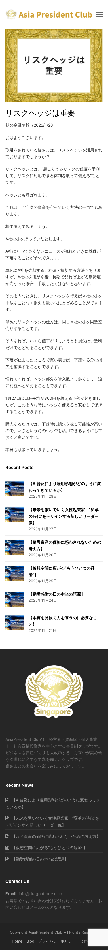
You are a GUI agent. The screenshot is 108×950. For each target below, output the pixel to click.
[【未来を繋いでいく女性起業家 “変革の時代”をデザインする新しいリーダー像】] (14, 514)
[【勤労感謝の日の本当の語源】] (14, 599)
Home (17, 941)
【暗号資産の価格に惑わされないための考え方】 (56, 836)
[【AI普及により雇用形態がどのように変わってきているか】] (14, 488)
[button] (99, 14)
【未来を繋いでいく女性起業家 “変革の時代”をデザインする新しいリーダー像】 (64, 516)
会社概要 (87, 941)
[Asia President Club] (54, 719)
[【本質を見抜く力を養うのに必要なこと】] (14, 623)
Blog (30, 941)
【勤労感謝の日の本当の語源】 (57, 594)
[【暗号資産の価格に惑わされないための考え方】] (14, 547)
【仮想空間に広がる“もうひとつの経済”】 (49, 847)
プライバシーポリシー (57, 941)
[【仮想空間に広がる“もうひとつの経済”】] (14, 573)
